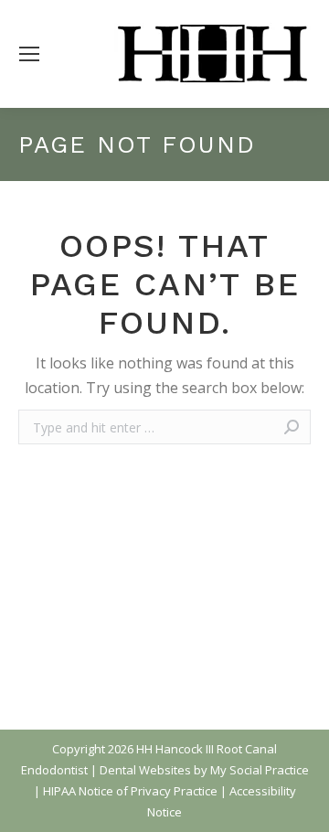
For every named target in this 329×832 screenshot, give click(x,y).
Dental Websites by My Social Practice (204, 770)
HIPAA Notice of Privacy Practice (130, 791)
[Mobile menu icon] (29, 54)
